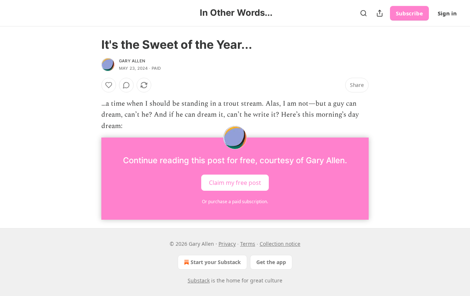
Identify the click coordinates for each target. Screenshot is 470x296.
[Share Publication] (379, 13)
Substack (199, 280)
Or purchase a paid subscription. (235, 201)
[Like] (108, 85)
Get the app (271, 262)
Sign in (447, 13)
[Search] (363, 13)
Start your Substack (216, 262)
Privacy (227, 243)
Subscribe (409, 13)
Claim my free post (235, 183)
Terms (247, 243)
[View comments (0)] (126, 85)
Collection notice (280, 243)
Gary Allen (132, 60)
